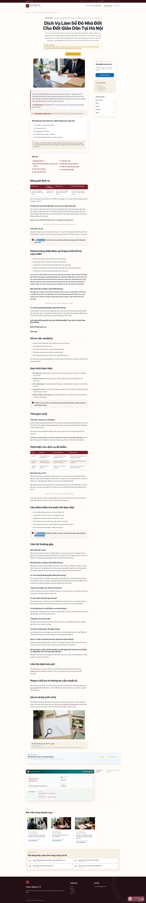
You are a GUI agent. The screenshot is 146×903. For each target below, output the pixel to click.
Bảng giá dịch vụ (39, 161)
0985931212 (39, 105)
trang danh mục (39, 535)
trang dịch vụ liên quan (42, 113)
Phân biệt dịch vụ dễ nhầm (69, 164)
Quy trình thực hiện (40, 172)
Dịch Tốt (118, 1)
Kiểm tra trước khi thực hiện (70, 166)
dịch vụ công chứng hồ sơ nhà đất (65, 704)
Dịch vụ (105, 103)
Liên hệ (105, 112)
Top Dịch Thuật (93, 1)
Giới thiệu (105, 109)
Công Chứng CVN (101, 1)
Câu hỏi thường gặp (67, 169)
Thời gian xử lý (65, 161)
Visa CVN (87, 1)
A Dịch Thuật (113, 1)
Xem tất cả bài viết (99, 771)
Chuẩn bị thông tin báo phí (73, 54)
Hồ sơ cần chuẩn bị (40, 169)
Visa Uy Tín (107, 1)
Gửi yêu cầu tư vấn (104, 75)
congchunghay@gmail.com (100, 886)
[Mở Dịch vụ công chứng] (102, 6)
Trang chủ (28, 12)
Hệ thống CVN (82, 1)
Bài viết (33, 12)
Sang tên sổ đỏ (105, 100)
